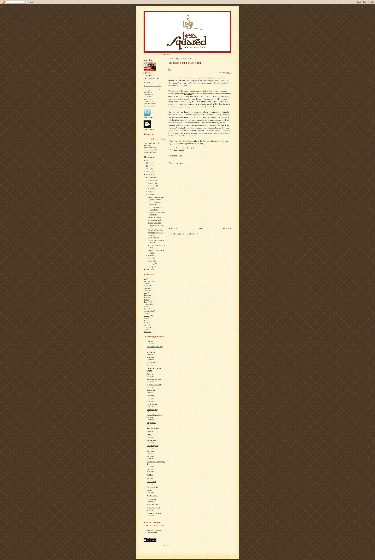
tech (145, 325)
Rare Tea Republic (153, 428)
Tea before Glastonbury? (156, 230)
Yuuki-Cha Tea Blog (154, 513)
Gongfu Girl (151, 390)
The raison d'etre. (149, 106)
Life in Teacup (152, 404)
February (151, 264)
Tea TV (146, 320)
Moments (147, 304)
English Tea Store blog (154, 385)
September (152, 186)
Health (146, 297)
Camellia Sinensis (153, 363)
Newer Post (172, 228)
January (151, 267)
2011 (148, 172)
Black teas (147, 281)
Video (146, 329)
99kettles (150, 341)
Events (146, 290)
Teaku (146, 322)
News (145, 309)
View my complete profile (152, 86)
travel (145, 327)
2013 (148, 166)
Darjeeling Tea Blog (154, 379)
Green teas (147, 295)
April (150, 258)
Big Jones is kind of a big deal (184, 62)
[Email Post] (192, 148)
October (151, 183)
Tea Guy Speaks (152, 446)
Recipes (146, 313)
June (149, 194)
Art (145, 279)
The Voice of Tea (152, 487)
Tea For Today (152, 440)
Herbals (146, 299)
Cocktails (147, 288)
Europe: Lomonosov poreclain (155, 203)
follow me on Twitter (158, 139)
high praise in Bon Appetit (179, 98)
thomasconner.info (150, 147)
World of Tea (151, 499)
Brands (146, 286)
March (150, 261)
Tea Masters (151, 451)
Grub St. (228, 73)
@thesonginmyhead (150, 152)
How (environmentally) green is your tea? (156, 198)
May (149, 255)
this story (221, 141)
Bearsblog (150, 357)
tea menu (217, 112)
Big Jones (188, 93)
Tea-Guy (150, 469)
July (149, 191)
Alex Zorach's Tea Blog (155, 347)
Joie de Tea (151, 395)
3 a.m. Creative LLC (150, 532)
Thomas (150, 73)
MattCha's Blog (152, 410)
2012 (148, 169)
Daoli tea (150, 374)
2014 (148, 163)
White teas (147, 331)
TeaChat (150, 475)
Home (200, 228)
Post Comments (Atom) (188, 233)
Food (145, 293)
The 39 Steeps (151, 482)
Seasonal (146, 316)
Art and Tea (151, 352)
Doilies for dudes (153, 237)
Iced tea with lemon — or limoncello (156, 213)
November (152, 180)
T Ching (149, 435)
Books (146, 283)
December (151, 177)
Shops (146, 318)
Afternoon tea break (154, 220)
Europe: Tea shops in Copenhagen (155, 208)
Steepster (150, 431)
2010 (148, 174)
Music (146, 306)
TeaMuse (150, 478)
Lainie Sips (150, 399)
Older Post (227, 228)
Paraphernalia (148, 311)
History (146, 302)
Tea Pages (150, 456)
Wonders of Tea (152, 496)
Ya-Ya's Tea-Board (153, 508)
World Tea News (152, 504)
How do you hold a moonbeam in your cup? (155, 224)
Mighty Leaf (151, 423)
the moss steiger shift (151, 150)
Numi (180, 125)
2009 (148, 269)
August (150, 188)
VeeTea (149, 490)
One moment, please (154, 217)
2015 (148, 160)
